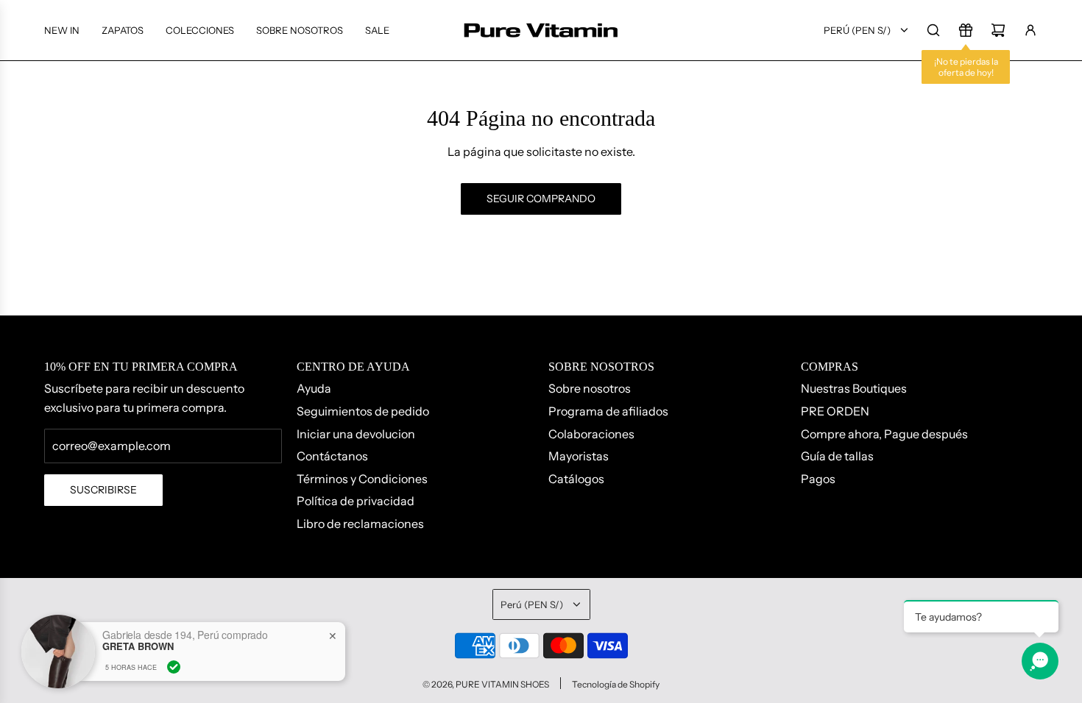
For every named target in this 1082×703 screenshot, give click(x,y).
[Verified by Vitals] (173, 667)
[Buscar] (933, 30)
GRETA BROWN (138, 646)
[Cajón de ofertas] (966, 30)
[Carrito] (998, 30)
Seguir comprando (541, 198)
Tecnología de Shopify (616, 684)
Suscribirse (103, 489)
